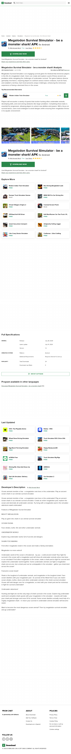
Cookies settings (54, 729)
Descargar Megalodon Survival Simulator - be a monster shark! (21, 386)
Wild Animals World (34, 487)
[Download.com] (6, 3)
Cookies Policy (54, 721)
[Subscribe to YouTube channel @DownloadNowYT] (11, 739)
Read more (67, 70)
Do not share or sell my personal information (56, 725)
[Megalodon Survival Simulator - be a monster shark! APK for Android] (4, 43)
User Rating (29, 48)
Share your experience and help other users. (15, 62)
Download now (20, 54)
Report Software (37, 374)
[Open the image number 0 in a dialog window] (15, 136)
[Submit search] (14, 2)
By (14, 48)
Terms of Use (53, 718)
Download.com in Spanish (33, 724)
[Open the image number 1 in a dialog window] (45, 136)
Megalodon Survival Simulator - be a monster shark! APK (35, 42)
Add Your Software (31, 718)
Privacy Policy (53, 715)
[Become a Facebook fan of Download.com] (3, 739)
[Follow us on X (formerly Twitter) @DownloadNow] (7, 739)
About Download (30, 715)
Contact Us (29, 721)
